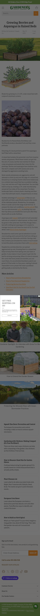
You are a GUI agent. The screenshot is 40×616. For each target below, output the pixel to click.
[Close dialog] (39, 296)
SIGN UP (10, 315)
